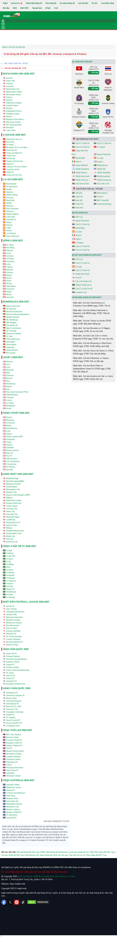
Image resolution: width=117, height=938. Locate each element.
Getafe (9, 203)
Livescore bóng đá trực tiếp (81, 852)
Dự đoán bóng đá (67, 3)
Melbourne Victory (13, 787)
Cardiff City (10, 520)
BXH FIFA (24, 8)
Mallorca (9, 206)
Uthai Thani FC (12, 770)
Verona (9, 283)
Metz (8, 373)
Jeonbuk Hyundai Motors (16, 659)
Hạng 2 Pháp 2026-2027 (16, 413)
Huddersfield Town (14, 533)
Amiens (9, 445)
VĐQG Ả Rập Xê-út (83, 285)
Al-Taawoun (11, 581)
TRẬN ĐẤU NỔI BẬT (83, 62)
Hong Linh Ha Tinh (14, 175)
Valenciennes (11, 459)
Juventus (10, 256)
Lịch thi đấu (83, 3)
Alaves (9, 222)
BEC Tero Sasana (13, 735)
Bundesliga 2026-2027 (16, 301)
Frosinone (10, 289)
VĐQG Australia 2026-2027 (18, 780)
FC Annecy (10, 467)
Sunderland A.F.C (13, 522)
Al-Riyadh (10, 575)
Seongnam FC (12, 693)
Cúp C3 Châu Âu (82, 147)
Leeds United (11, 506)
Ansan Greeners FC (14, 723)
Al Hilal (9, 551)
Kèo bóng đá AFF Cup (96, 855)
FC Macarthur (11, 815)
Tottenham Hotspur (14, 103)
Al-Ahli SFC (11, 556)
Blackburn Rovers (13, 484)
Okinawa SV (11, 634)
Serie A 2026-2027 (13, 240)
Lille (8, 389)
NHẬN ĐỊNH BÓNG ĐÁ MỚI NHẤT (86, 297)
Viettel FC (10, 172)
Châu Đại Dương (104, 204)
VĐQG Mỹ (101, 169)
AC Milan (10, 245)
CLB (56, 8)
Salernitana (11, 286)
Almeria (9, 225)
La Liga (100, 158)
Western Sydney (13, 809)
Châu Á (100, 197)
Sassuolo (10, 297)
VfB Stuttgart (11, 323)
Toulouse (10, 375)
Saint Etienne (11, 428)
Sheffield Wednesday (15, 531)
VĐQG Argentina (82, 169)
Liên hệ (32, 876)
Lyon (8, 367)
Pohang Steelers (13, 656)
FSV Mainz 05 (12, 325)
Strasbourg (10, 384)
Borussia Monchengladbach (17, 314)
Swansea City (12, 542)
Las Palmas (11, 233)
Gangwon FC (11, 681)
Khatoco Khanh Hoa (14, 161)
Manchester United (14, 92)
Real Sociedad (12, 209)
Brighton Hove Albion (15, 119)
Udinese (9, 272)
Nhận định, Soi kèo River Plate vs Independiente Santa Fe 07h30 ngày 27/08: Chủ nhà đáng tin (92, 368)
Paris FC (9, 453)
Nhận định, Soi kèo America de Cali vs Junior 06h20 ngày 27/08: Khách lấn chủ (93, 377)
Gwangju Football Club (15, 684)
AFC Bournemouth (13, 125)
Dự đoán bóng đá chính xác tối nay (52, 855)
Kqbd (5, 3)
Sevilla (9, 189)
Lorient (9, 400)
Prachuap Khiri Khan (14, 768)
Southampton (11, 487)
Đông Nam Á (102, 193)
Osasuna (10, 198)
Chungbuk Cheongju (14, 712)
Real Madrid (11, 184)
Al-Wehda (10, 573)
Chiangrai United (13, 759)
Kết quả (94, 73)
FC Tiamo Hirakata (14, 636)
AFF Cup (79, 217)
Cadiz (8, 228)
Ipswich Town (11, 525)
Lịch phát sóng (107, 3)
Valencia (9, 192)
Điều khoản (42, 876)
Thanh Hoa (10, 156)
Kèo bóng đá (51, 3)
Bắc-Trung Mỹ (103, 200)
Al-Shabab (10, 597)
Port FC (9, 748)
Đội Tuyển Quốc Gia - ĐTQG (16, 63)
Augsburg (10, 347)
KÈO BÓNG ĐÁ (81, 213)
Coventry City (11, 509)
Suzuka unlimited (13, 631)
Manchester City (13, 89)
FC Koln (9, 336)
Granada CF (11, 220)
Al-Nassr (9, 559)
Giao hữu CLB (103, 184)
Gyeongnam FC (12, 704)
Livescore (15, 3)
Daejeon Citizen (13, 662)
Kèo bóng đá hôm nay (104, 852)
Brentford (10, 128)
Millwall (9, 528)
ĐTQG (48, 8)
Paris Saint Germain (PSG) (17, 392)
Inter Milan (10, 248)
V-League (101, 147)
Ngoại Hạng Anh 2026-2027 (19, 73)
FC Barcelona (12, 187)
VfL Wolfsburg (12, 320)
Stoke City (10, 511)
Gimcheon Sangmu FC (15, 695)
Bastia (8, 426)
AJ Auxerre (10, 423)
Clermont (10, 397)
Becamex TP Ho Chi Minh (16, 147)
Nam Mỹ (78, 200)
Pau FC (9, 456)
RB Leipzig (10, 353)
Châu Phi (79, 204)
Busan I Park (11, 698)
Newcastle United (13, 95)
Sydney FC (10, 790)
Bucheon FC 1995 (13, 706)
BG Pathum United (13, 754)
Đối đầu (6, 8)
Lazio (8, 264)
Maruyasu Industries (14, 617)
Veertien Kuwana (13, 620)
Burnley (9, 108)
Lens (8, 364)
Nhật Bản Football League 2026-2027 (26, 601)
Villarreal (10, 211)
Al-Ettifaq (10, 564)
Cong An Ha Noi (13, 169)
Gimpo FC (10, 715)
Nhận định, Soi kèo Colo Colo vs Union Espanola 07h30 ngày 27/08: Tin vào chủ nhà (93, 337)
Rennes (9, 378)
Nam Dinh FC (11, 150)
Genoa (9, 278)
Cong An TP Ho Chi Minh (16, 167)
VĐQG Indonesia (104, 180)
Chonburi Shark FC (14, 740)
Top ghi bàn (37, 8)
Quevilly (9, 470)
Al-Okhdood (11, 592)
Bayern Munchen (13, 306)
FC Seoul (10, 673)
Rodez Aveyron (12, 450)
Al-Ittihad (9, 553)
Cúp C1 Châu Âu (82, 143)
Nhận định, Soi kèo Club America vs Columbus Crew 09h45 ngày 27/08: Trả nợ (91, 304)
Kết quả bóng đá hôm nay (28, 852)
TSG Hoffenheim (13, 339)
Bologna (9, 270)
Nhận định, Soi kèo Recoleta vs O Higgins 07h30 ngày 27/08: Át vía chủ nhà (91, 329)
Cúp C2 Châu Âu (104, 143)
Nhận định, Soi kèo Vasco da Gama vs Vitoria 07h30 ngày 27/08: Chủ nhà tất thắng (93, 352)
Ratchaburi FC (12, 762)
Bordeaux (10, 420)
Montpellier (10, 406)
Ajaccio (9, 417)
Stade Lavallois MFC (14, 437)
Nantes (9, 386)
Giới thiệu (23, 876)
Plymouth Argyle (13, 517)
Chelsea (9, 84)
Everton (9, 100)
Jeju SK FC (10, 676)
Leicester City (11, 514)
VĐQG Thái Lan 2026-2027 (17, 730)
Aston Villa (10, 81)
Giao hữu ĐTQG (82, 184)
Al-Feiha (9, 586)
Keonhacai (30, 855)
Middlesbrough (12, 478)
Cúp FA (78, 278)
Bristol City (10, 536)
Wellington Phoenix (14, 804)
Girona (9, 231)
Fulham (9, 97)
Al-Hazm (9, 570)
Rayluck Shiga (12, 645)
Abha (8, 567)
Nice (8, 381)
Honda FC (10, 606)
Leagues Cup (81, 292)
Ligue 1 (100, 162)
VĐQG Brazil (102, 165)
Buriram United (12, 737)
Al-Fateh (9, 595)
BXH (15, 8)
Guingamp (10, 439)
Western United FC (14, 812)
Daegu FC (10, 665)
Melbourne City (12, 807)
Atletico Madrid (12, 214)
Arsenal (9, 78)
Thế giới (78, 193)
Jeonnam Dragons (13, 701)
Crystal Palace (12, 106)
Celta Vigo (10, 217)
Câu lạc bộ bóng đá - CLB (15, 68)
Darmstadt (10, 342)
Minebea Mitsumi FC (14, 642)
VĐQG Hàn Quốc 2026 (15, 649)
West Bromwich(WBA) (15, 481)
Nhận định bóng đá (34, 3)
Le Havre (10, 403)
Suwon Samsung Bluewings (17, 670)
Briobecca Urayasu (14, 623)
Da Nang (10, 145)
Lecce (8, 253)
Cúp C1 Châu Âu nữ (83, 289)
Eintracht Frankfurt (13, 334)
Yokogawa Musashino (15, 612)
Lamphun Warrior (13, 757)
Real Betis (10, 200)
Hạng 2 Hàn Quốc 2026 (16, 688)
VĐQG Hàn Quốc (82, 176)
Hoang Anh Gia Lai (14, 139)
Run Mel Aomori (12, 625)
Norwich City (11, 492)
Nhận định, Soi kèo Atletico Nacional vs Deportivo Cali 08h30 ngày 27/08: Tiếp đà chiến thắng (91, 313)
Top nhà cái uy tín (77, 855)
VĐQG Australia (103, 176)
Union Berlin (11, 345)
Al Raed (9, 584)
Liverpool (10, 86)
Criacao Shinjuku (13, 639)
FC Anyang (10, 717)
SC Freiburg (11, 331)
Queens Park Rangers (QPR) (18, 495)
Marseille (10, 370)
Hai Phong (10, 158)
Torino (8, 281)
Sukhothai (10, 773)
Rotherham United (13, 500)
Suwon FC (10, 678)
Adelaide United (13, 785)
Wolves (9, 117)
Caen (8, 431)
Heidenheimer (12, 350)
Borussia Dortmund (14, 312)
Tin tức (95, 3)
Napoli (9, 292)
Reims (8, 408)
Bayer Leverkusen (13, 328)
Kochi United (11, 628)
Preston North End (13, 503)
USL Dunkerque (13, 461)
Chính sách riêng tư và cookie (62, 876)
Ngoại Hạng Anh (104, 154)
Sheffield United (12, 114)
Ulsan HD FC (11, 654)
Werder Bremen (12, 317)
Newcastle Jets (12, 801)
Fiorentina (10, 261)
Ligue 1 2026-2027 (13, 357)
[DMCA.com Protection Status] (38, 902)
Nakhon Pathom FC (14, 746)
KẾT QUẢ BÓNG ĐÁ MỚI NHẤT (88, 255)
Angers (9, 434)
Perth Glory (10, 796)
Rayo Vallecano (12, 236)
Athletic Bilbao (12, 195)
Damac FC (10, 589)
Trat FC (9, 765)
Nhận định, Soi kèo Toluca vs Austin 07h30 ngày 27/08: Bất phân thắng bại (92, 322)
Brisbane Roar (12, 798)
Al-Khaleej (10, 578)
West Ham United (13, 122)
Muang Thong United (15, 751)
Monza (9, 294)
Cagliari (9, 267)
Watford (9, 498)
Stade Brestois (12, 395)
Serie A (78, 162)
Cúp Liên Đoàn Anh (83, 281)
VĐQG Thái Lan (82, 180)
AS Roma (10, 259)
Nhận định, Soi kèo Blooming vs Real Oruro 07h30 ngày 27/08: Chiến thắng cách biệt (92, 344)
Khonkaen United (13, 776)
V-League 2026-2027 (14, 134)
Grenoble (10, 448)
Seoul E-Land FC (13, 720)
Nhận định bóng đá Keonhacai (54, 852)
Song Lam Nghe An (14, 153)
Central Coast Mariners (15, 793)
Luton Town (11, 130)
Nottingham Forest (13, 111)
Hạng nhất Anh (81, 165)
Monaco (9, 362)
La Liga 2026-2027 (13, 179)
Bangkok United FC (14, 743)
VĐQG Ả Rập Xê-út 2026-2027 (19, 546)
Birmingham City (13, 489)
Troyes (9, 442)
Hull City (9, 539)
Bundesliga (80, 158)
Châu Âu (79, 197)
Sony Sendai (11, 609)
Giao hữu (79, 208)
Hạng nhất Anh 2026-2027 (18, 474)
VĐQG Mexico (81, 173)
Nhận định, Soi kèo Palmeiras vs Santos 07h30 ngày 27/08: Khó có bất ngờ (91, 359)
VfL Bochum (11, 309)
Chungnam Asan (13, 726)
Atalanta (9, 250)
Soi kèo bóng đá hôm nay (12, 855)
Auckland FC (11, 818)
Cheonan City (12, 709)
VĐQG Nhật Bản (104, 173)
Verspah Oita (11, 614)
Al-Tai (8, 562)
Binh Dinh (10, 142)
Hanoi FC (10, 164)
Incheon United (12, 667)
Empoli (9, 275)
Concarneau (11, 464)
